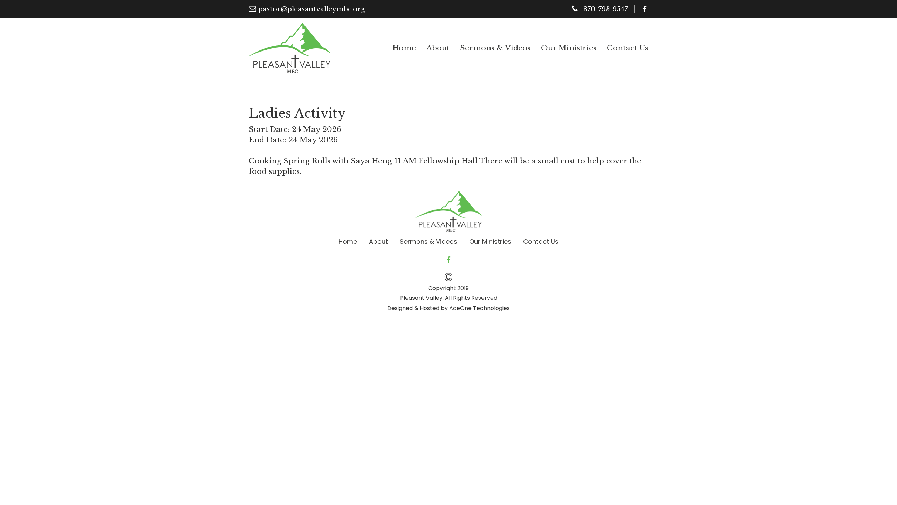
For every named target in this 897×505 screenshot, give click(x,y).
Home (404, 48)
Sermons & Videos (495, 48)
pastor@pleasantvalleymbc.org (311, 9)
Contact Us (627, 48)
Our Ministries (568, 48)
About (438, 48)
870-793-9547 (605, 9)
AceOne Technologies (479, 308)
